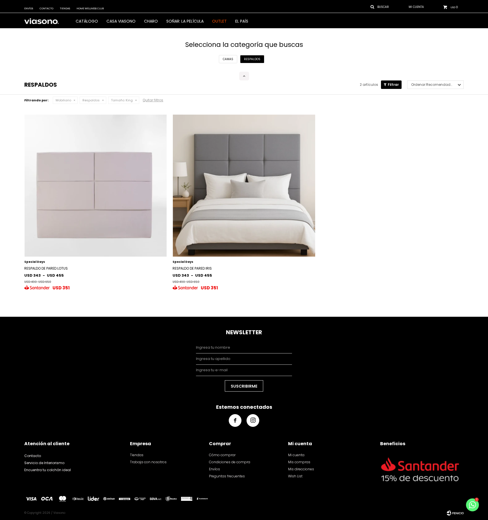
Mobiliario (63, 100)
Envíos (28, 8)
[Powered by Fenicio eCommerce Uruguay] (455, 513)
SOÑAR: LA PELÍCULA (185, 21)
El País (241, 21)
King (122, 100)
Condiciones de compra (229, 462)
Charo (151, 21)
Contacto (46, 8)
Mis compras (299, 462)
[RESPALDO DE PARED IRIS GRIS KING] (244, 185)
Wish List (295, 476)
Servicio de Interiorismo (44, 462)
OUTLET (219, 21)
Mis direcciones (301, 469)
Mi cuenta (296, 455)
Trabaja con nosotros (148, 462)
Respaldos (91, 100)
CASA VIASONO (121, 21)
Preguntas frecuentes (227, 476)
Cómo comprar (222, 455)
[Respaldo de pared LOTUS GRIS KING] (95, 185)
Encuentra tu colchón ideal (47, 469)
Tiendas (65, 8)
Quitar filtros (153, 100)
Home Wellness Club (90, 8)
